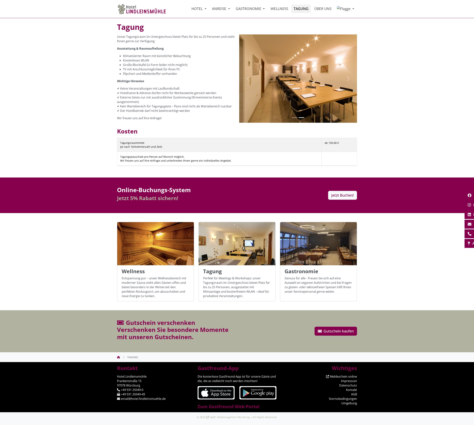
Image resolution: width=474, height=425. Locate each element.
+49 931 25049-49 (133, 394)
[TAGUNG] (142, 9)
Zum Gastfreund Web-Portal (228, 406)
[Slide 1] (295, 118)
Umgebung (349, 403)
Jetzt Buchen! (342, 195)
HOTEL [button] (197, 8)
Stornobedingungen (343, 399)
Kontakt (351, 390)
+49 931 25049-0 (132, 390)
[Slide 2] (301, 118)
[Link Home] (118, 357)
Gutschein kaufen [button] (338, 331)
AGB (354, 394)
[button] (345, 9)
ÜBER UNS (322, 8)
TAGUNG (301, 8)
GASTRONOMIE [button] (249, 8)
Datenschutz (348, 385)
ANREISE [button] (219, 8)
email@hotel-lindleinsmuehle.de (143, 399)
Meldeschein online (343, 376)
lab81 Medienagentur (223, 417)
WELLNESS (279, 8)
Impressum (349, 381)
